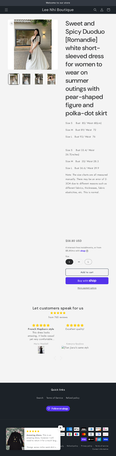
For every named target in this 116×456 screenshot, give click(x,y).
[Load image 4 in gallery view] (51, 79)
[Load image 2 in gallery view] (26, 79)
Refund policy (72, 397)
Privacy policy (86, 446)
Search (40, 397)
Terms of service (101, 446)
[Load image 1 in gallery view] (13, 79)
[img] (58, 313)
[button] (6, 9)
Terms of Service (55, 397)
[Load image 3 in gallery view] (38, 79)
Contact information (100, 449)
